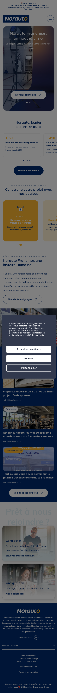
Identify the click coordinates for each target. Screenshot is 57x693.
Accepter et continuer (29, 349)
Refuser (28, 358)
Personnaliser (29, 368)
